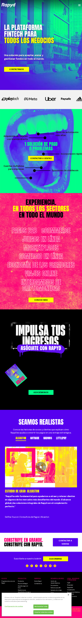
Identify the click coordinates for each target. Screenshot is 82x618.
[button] (79, 5)
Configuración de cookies (14, 606)
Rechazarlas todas (40, 606)
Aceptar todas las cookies (43, 612)
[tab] (21, 438)
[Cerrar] (68, 595)
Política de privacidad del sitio (71, 609)
